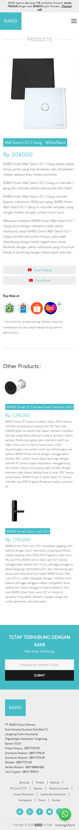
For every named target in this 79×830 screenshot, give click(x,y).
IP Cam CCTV (18, 788)
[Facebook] (39, 811)
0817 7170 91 (32, 748)
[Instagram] (29, 811)
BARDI (38, 825)
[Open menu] (74, 21)
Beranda (24, 782)
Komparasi (25, 800)
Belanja (55, 782)
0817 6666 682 (34, 767)
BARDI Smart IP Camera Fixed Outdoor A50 (39, 406)
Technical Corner (59, 788)
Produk (40, 782)
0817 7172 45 (24, 762)
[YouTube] (49, 811)
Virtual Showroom (23, 794)
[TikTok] (19, 811)
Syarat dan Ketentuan (53, 794)
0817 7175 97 (37, 758)
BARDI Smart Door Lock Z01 (28, 531)
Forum (42, 800)
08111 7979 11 (30, 772)
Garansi (37, 788)
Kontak (56, 800)
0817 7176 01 (37, 753)
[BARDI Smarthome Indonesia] (10, 21)
